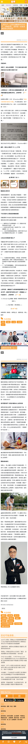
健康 (3, 5)
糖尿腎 (4, 621)
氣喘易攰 (11, 621)
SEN (3, 325)
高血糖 (10, 615)
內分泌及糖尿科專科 (7, 623)
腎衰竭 (11, 618)
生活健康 (16, 716)
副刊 (25, 5)
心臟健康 (10, 718)
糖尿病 (4, 615)
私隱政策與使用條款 (17, 733)
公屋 (14, 322)
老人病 (8, 719)
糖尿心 (18, 618)
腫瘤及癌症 (4, 718)
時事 (21, 5)
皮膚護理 (13, 719)
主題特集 (15, 5)
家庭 (2, 33)
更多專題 (19, 719)
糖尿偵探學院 (5, 626)
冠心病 (17, 615)
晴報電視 (8, 5)
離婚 (8, 322)
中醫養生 (22, 716)
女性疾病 (3, 719)
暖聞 (15, 706)
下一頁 (18, 294)
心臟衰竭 (4, 618)
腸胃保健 (16, 718)
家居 (3, 322)
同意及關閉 (14, 737)
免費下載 (14, 309)
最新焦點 (3, 706)
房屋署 (20, 322)
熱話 (11, 706)
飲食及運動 (10, 716)
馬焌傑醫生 (18, 623)
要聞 (8, 706)
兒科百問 (22, 718)
